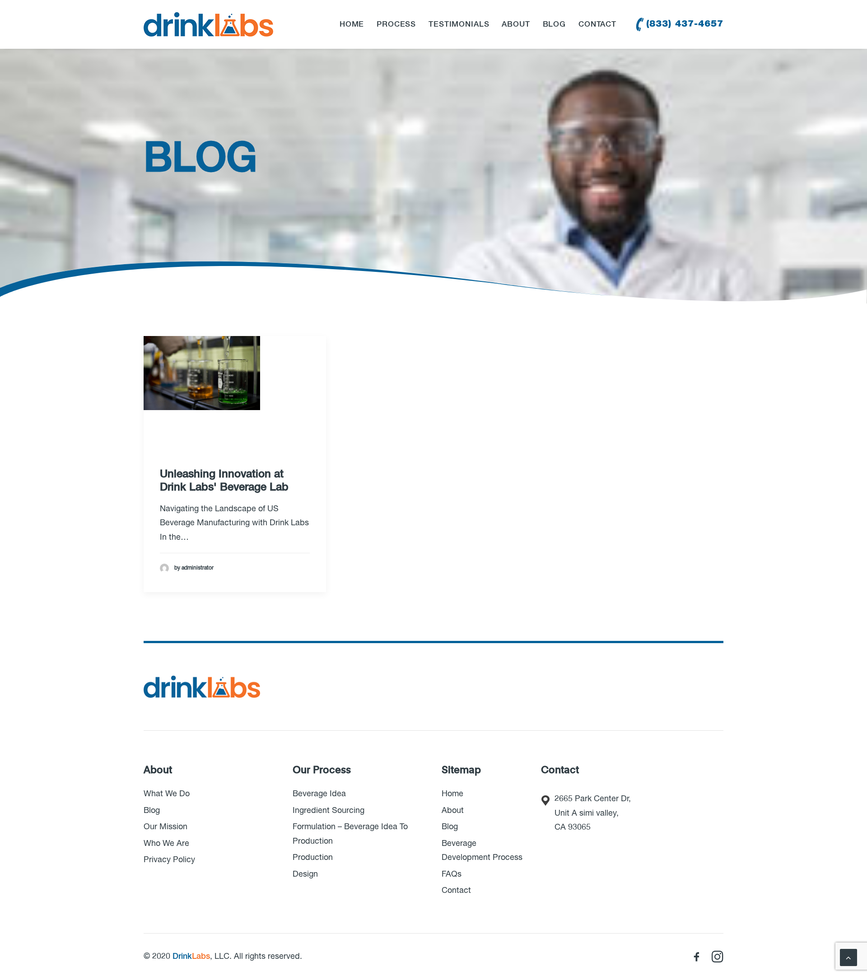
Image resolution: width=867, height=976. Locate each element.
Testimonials (459, 24)
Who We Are (166, 844)
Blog (554, 24)
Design (305, 874)
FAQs (451, 874)
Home (352, 24)
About (516, 24)
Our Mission (165, 827)
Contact (597, 24)
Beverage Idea (319, 794)
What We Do (167, 794)
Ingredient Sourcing (328, 811)
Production (313, 858)
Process (396, 24)
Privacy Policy (169, 860)
